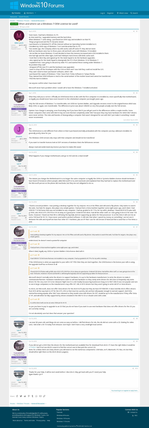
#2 (137, 93)
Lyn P (19, 164)
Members (30, 13)
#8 (137, 318)
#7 (137, 227)
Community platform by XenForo (74, 426)
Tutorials (60, 412)
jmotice (19, 136)
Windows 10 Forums (63, 418)
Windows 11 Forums (63, 421)
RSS (135, 415)
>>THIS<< (33, 347)
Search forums (24, 17)
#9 (137, 341)
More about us (17, 420)
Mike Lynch (15, 27)
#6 (137, 202)
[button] (35, 13)
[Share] (134, 31)
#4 (137, 152)
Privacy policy (40, 420)
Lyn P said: (33, 231)
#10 (136, 368)
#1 (137, 31)
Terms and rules (29, 420)
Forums (17, 13)
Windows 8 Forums (63, 415)
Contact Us (133, 412)
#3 (137, 125)
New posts (13, 17)
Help (48, 420)
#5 (137, 175)
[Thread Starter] (19, 40)
